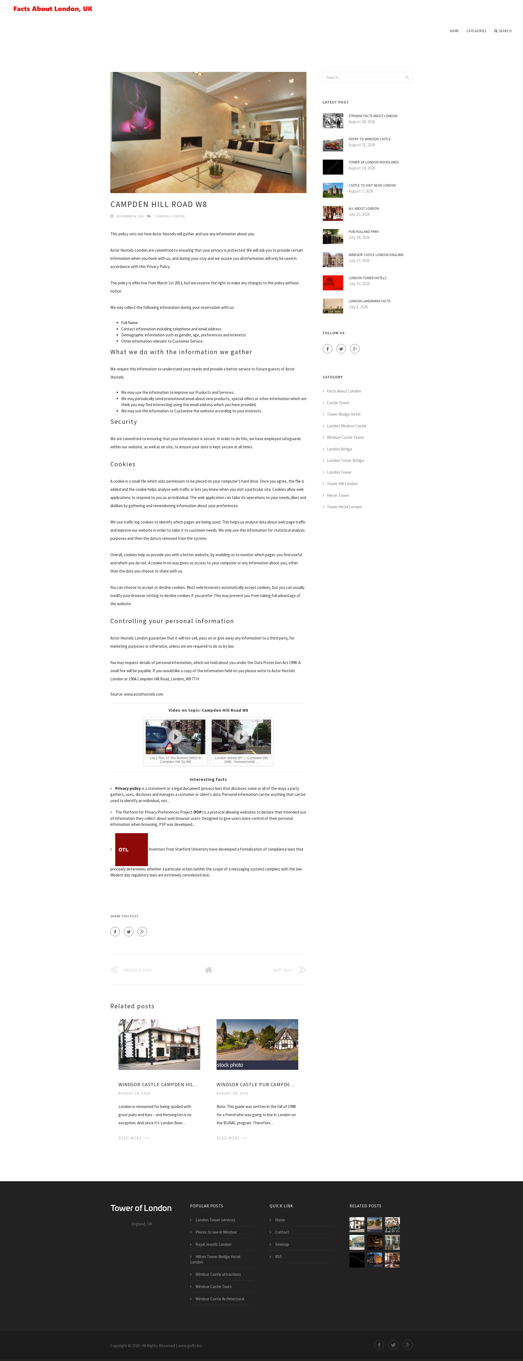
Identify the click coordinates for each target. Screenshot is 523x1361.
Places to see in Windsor (216, 1232)
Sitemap (282, 1244)
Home (454, 31)
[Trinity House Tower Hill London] (374, 1260)
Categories (476, 31)
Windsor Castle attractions (218, 1274)
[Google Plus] (142, 931)
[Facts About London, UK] (261, 8)
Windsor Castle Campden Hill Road (159, 1084)
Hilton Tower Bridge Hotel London (215, 1259)
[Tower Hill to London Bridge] (356, 1260)
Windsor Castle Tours (214, 1286)
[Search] (407, 77)
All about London (364, 208)
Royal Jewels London (214, 1244)
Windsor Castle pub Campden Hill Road (257, 1084)
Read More (130, 1138)
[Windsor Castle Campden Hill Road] (159, 1043)
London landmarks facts (369, 301)
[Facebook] (115, 931)
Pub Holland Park (364, 231)
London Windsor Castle (346, 425)
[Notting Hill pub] (392, 1224)
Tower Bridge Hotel (343, 414)
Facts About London (344, 391)
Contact (282, 1232)
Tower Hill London (169, 216)
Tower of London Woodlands (374, 162)
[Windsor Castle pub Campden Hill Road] (257, 1043)
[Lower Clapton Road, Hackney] (356, 1242)
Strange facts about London (373, 116)
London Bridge (339, 449)
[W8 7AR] (392, 1242)
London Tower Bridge (345, 460)
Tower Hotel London (344, 506)
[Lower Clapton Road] (374, 1242)
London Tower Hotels (367, 278)
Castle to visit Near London (372, 185)
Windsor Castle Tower (345, 437)
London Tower (339, 472)
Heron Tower (338, 495)
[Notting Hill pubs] (392, 1260)
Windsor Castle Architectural (220, 1298)
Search (505, 31)
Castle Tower (338, 402)
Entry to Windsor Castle (370, 139)
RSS (278, 1256)
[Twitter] (128, 931)
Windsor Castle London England (376, 254)
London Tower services (215, 1219)
